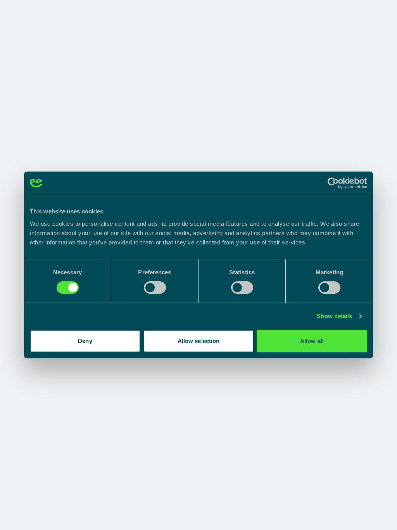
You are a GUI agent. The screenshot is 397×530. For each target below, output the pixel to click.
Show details (334, 316)
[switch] (155, 287)
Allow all (312, 341)
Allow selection (199, 341)
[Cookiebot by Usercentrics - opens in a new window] (333, 183)
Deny (85, 341)
